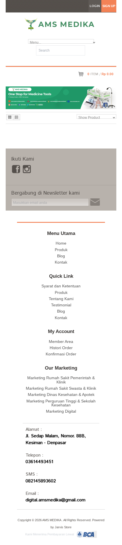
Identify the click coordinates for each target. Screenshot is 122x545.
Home (61, 243)
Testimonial (61, 305)
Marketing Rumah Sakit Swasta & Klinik (61, 388)
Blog (61, 256)
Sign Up (108, 6)
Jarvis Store (63, 527)
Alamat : (34, 429)
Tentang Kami (61, 298)
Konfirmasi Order (61, 354)
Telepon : (34, 455)
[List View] (16, 117)
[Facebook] (16, 168)
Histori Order (61, 347)
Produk (61, 249)
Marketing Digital (61, 411)
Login (95, 6)
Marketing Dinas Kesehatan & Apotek (61, 394)
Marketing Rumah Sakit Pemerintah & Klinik (61, 380)
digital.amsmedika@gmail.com (55, 500)
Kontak (61, 262)
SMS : (32, 474)
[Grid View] (9, 117)
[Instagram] (26, 168)
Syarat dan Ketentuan (61, 286)
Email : (32, 493)
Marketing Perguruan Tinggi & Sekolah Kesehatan (61, 403)
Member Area (61, 341)
